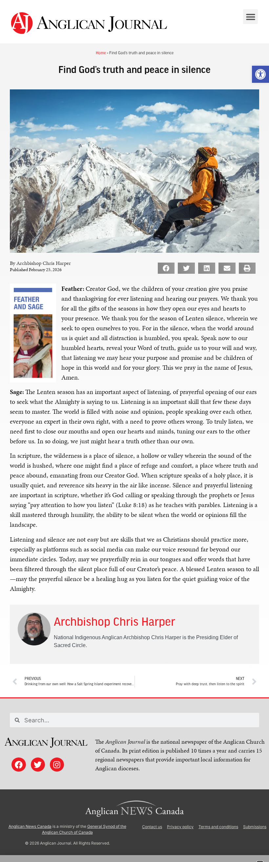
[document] (134, 431)
